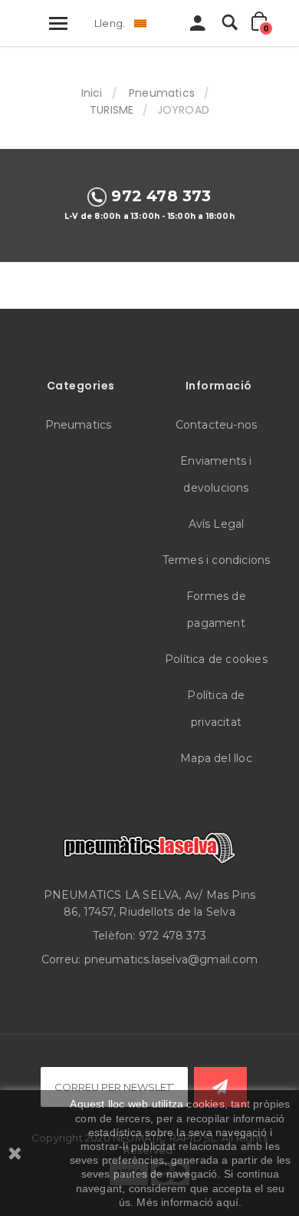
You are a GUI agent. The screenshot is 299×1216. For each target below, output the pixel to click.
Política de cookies (216, 659)
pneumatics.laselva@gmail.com (171, 959)
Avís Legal (217, 524)
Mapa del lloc (216, 758)
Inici (92, 93)
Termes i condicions (217, 560)
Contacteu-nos (217, 425)
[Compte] (197, 27)
